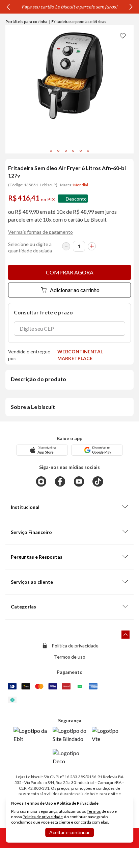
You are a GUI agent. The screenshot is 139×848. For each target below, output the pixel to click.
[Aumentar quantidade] (92, 246)
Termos (94, 811)
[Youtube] (79, 481)
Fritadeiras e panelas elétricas (78, 21)
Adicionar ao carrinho (75, 290)
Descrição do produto (38, 379)
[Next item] (131, 7)
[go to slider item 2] (66, 151)
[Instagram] (41, 481)
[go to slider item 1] (58, 151)
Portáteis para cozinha (26, 21)
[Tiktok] (98, 481)
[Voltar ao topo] (125, 634)
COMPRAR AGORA (69, 272)
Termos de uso (69, 657)
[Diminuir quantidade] (66, 246)
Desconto (76, 199)
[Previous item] (8, 7)
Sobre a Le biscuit (33, 407)
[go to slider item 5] (88, 151)
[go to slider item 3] (73, 151)
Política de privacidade (75, 645)
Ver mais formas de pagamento (40, 232)
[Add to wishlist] (122, 35)
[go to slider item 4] (81, 151)
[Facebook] (60, 481)
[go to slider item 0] (51, 151)
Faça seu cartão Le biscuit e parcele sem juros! (69, 6)
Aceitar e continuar (69, 832)
